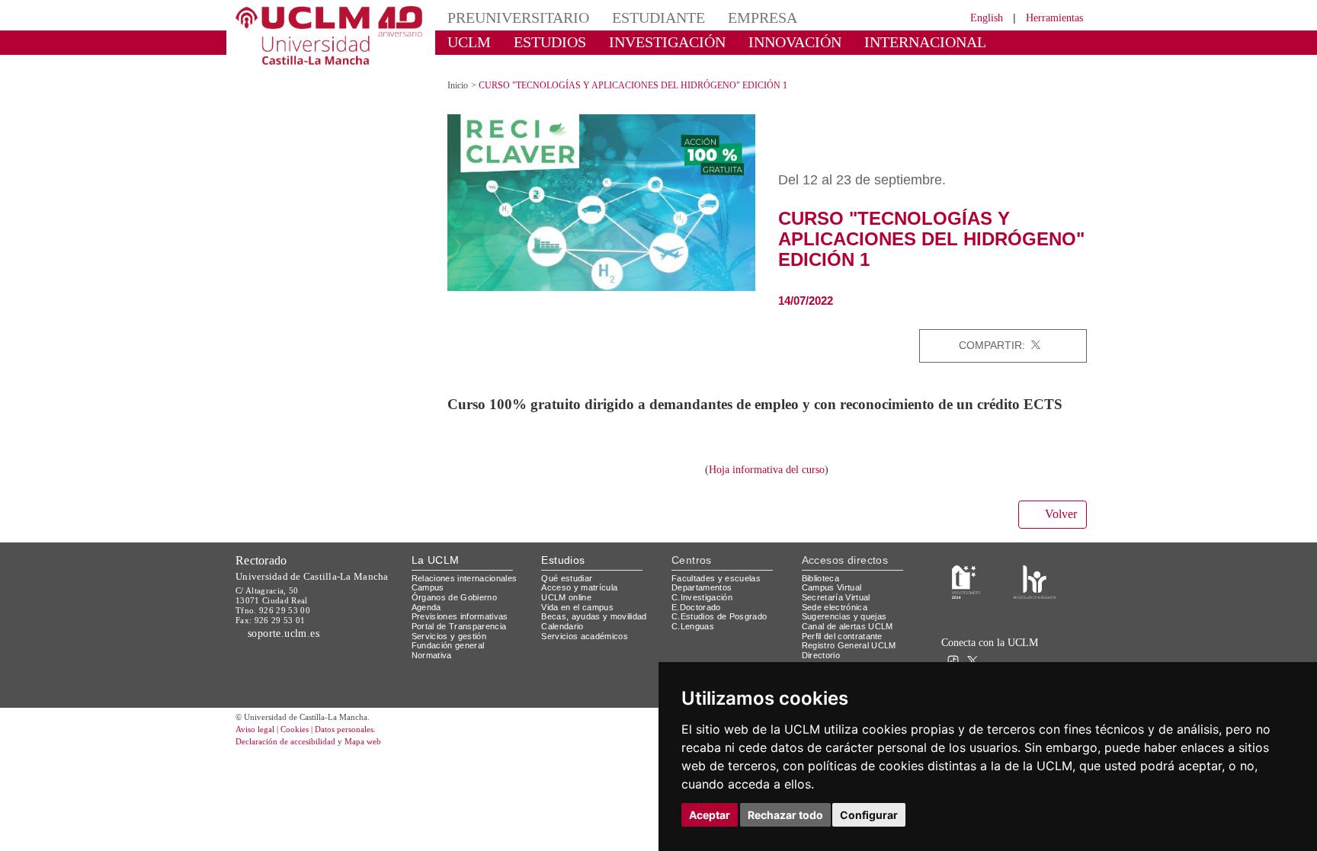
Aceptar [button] (709, 814)
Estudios (563, 568)
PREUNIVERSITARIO (508, 17)
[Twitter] (1036, 332)
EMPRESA (724, 17)
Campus (429, 596)
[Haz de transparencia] (966, 590)
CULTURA (962, 41)
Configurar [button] (869, 814)
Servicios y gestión (452, 645)
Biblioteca (823, 587)
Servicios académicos (587, 645)
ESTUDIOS (537, 41)
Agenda (428, 616)
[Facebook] (1052, 332)
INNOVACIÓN (749, 41)
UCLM (464, 41)
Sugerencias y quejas (847, 625)
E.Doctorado (698, 616)
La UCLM (436, 568)
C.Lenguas (693, 635)
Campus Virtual (834, 596)
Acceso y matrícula (582, 596)
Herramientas (1049, 17)
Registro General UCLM (852, 654)
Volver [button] (1058, 524)
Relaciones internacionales (470, 587)
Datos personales (365, 738)
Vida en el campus (580, 616)
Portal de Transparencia (464, 635)
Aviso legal (257, 738)
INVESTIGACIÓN (639, 41)
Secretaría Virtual (839, 606)
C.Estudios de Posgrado (721, 625)
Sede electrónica (838, 616)
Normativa (434, 664)
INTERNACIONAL (860, 41)
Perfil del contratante (848, 645)
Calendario (564, 635)
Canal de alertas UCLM (850, 635)
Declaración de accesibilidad (294, 751)
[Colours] (1035, 590)
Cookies (304, 738)
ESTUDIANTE (631, 17)
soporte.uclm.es (289, 642)
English (973, 17)
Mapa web (382, 751)
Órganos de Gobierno (458, 606)
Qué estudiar (569, 587)
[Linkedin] (1070, 332)
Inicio (458, 72)
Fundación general (452, 654)
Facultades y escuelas (717, 587)
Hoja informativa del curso (766, 479)
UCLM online (568, 606)
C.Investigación (703, 606)
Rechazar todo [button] (785, 814)
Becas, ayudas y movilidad (597, 625)
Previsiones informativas (465, 625)
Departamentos (705, 596)
